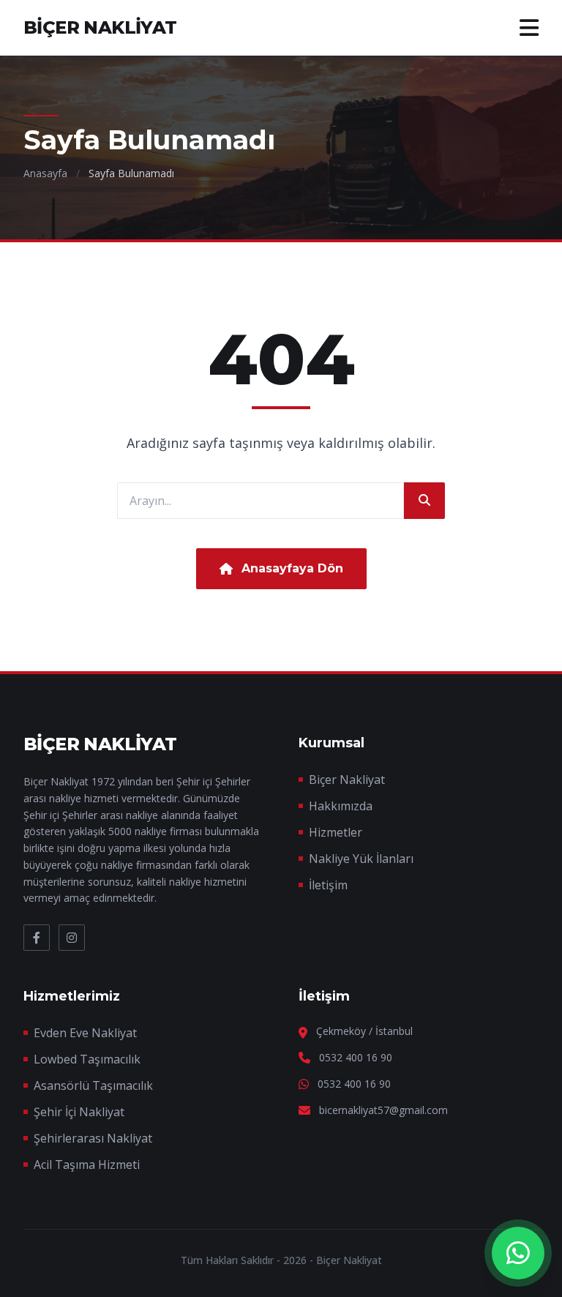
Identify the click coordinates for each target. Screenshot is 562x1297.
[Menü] (529, 28)
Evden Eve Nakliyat (85, 1033)
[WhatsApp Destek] (518, 1253)
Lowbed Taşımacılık (87, 1059)
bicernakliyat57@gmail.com (383, 1110)
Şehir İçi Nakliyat (79, 1112)
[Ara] (424, 500)
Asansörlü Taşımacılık (93, 1085)
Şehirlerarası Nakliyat (93, 1138)
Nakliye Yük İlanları (361, 859)
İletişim (328, 885)
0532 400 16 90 (355, 1057)
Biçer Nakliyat (347, 779)
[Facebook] (36, 937)
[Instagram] (72, 937)
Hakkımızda (340, 806)
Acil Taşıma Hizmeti (87, 1164)
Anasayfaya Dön (292, 568)
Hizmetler (335, 832)
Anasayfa (45, 173)
